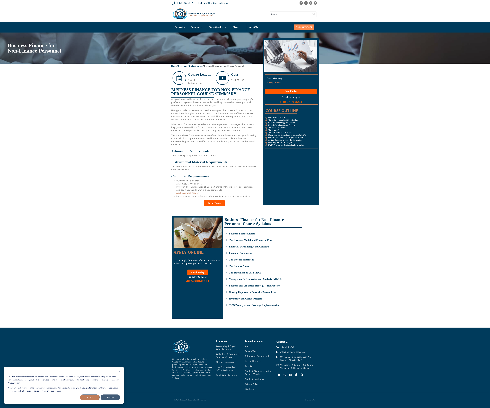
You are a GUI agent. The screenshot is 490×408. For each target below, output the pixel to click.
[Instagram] (306, 3)
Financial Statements (240, 253)
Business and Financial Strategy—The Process (254, 285)
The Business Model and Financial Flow (251, 240)
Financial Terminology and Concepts (249, 246)
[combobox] (290, 14)
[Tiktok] (315, 3)
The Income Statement (241, 259)
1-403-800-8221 (290, 102)
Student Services (216, 27)
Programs (195, 27)
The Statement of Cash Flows (245, 272)
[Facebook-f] (301, 3)
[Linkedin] (310, 3)
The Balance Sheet (239, 266)
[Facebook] (278, 374)
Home (174, 66)
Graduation (180, 27)
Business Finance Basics (242, 233)
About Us (253, 27)
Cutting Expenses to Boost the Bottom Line (252, 292)
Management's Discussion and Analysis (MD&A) (256, 279)
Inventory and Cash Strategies (245, 298)
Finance (236, 27)
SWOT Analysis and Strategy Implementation (254, 305)
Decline (110, 397)
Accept (90, 397)
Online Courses (196, 66)
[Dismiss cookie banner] (119, 372)
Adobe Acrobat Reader (187, 193)
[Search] (313, 14)
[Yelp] (301, 374)
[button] (270, 233)
